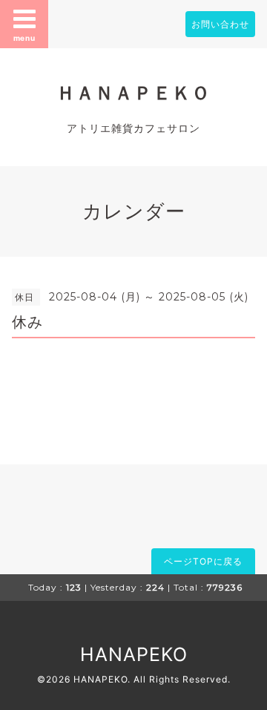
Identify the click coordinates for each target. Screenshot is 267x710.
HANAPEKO (134, 654)
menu (24, 37)
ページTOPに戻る (203, 561)
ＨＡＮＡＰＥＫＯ (133, 93)
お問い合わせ (220, 24)
